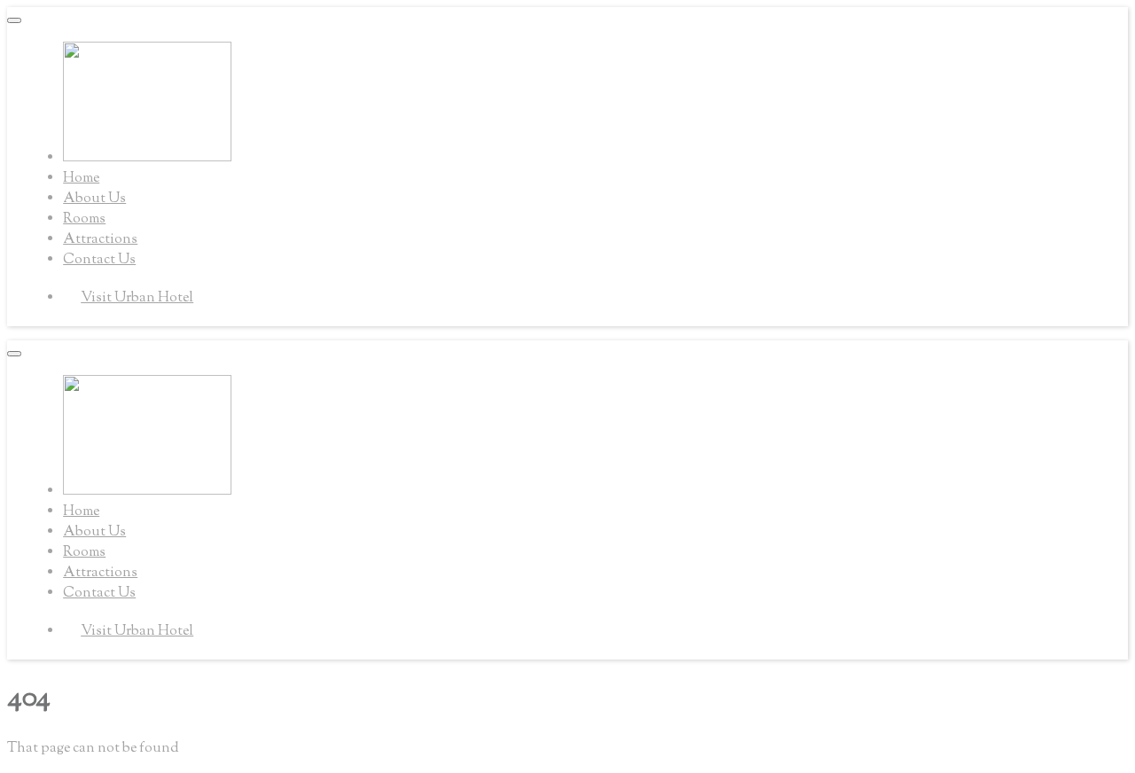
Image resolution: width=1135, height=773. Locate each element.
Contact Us (99, 260)
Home (81, 178)
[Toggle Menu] (14, 20)
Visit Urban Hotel (137, 298)
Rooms (84, 219)
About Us (94, 199)
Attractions (100, 240)
